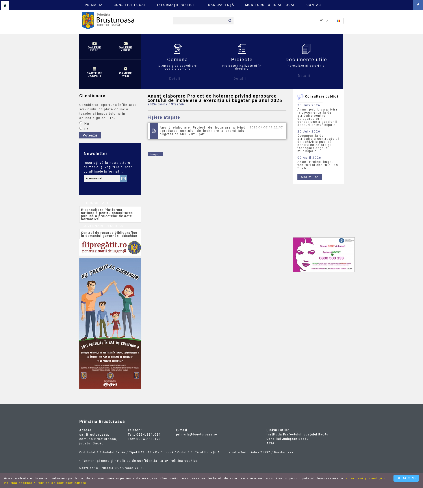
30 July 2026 (308, 105)
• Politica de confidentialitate (141, 460)
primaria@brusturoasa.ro (196, 434)
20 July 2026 (308, 131)
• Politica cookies (182, 460)
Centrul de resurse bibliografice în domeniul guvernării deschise (109, 234)
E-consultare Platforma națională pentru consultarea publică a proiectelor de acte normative (107, 214)
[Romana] (338, 21)
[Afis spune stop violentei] (324, 255)
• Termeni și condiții (97, 460)
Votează (90, 135)
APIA (271, 443)
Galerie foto (94, 49)
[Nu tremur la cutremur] (110, 323)
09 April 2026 (309, 157)
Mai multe (309, 177)
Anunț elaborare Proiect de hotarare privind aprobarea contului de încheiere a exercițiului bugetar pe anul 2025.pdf (203, 131)
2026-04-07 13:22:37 (266, 127)
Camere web (125, 74)
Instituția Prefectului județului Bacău (297, 434)
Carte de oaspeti (94, 74)
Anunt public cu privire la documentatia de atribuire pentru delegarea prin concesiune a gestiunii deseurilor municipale (317, 117)
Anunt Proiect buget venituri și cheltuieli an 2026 (317, 164)
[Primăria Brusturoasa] (124, 28)
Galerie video (125, 49)
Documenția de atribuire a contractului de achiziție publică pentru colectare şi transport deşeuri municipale (318, 143)
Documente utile (306, 67)
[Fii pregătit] (110, 247)
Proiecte (242, 69)
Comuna (177, 69)
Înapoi (155, 154)
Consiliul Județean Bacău (288, 438)
